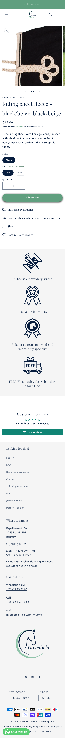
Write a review (32, 432)
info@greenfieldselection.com (24, 614)
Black (9, 160)
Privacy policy (47, 721)
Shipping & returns (17, 486)
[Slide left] (25, 91)
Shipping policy (31, 726)
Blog (8, 493)
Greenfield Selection (29, 721)
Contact (10, 479)
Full (22, 173)
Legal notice (45, 731)
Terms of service (13, 726)
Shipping (20, 127)
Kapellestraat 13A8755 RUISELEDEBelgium (16, 532)
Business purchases (17, 472)
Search (10, 457)
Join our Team (14, 500)
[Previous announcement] (5, 4)
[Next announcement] (59, 4)
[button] (6, 14)
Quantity (7, 179)
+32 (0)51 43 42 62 (17, 601)
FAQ (8, 464)
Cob (8, 172)
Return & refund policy (51, 726)
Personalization (15, 507)
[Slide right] (39, 91)
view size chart (16, 167)
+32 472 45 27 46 (16, 589)
